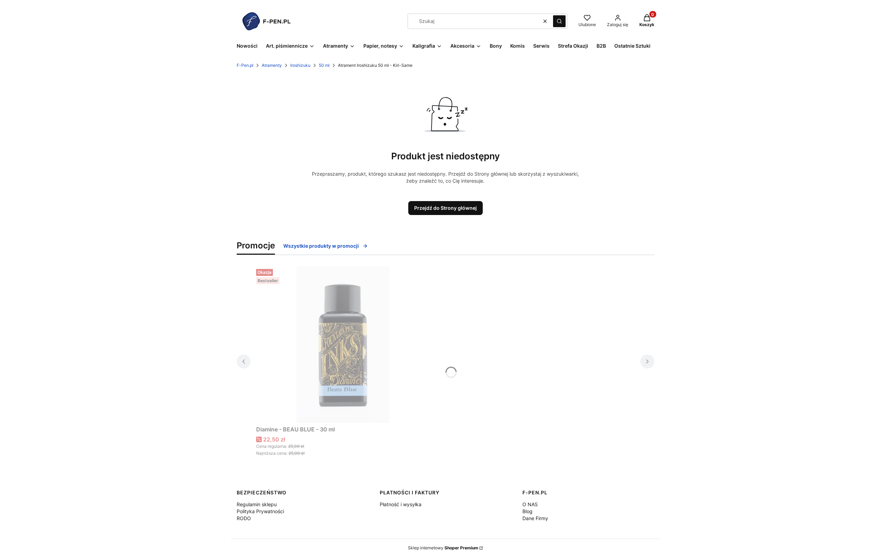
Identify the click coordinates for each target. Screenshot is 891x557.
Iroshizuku (300, 65)
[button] (559, 21)
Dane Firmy (535, 518)
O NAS (530, 504)
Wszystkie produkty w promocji (321, 246)
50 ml (324, 65)
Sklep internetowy (443, 547)
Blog (527, 511)
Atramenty (272, 65)
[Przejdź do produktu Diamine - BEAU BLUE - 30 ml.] (343, 344)
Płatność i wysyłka (400, 504)
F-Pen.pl (245, 65)
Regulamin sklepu (257, 504)
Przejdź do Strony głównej (445, 208)
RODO (244, 518)
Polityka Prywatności (260, 511)
